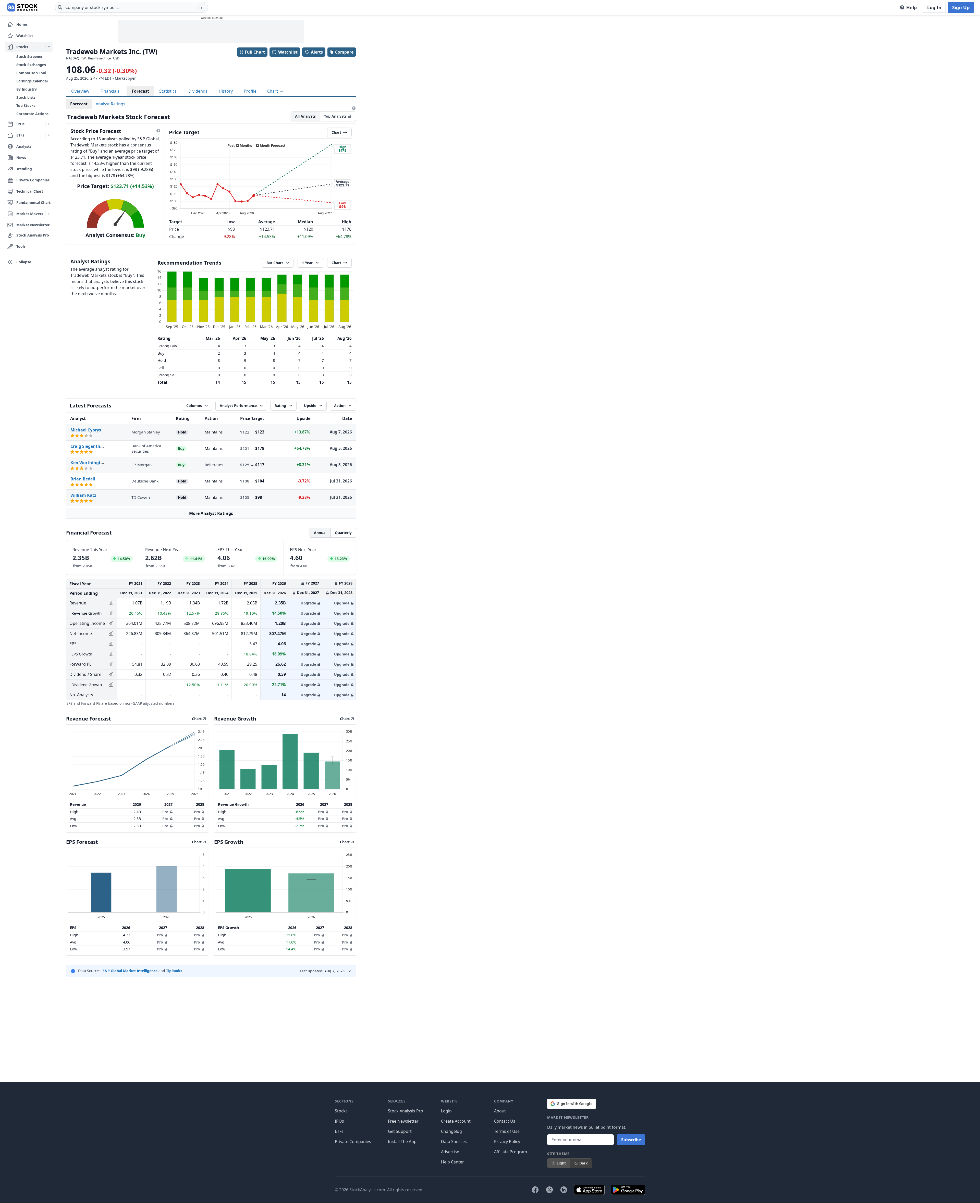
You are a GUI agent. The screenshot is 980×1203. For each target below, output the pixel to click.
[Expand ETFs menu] (49, 135)
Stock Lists (25, 97)
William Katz (83, 495)
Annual (320, 532)
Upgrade (308, 603)
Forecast (140, 91)
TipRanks (174, 970)
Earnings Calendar (32, 81)
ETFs (339, 1131)
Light (561, 1163)
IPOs (339, 1121)
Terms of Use (507, 1131)
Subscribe (631, 1140)
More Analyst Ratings (211, 513)
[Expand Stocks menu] (49, 46)
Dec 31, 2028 (341, 592)
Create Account (456, 1121)
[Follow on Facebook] (535, 1190)
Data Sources (454, 1141)
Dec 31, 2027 (308, 592)
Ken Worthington (88, 462)
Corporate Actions (32, 113)
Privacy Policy (507, 1141)
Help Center (452, 1162)
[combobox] (131, 7)
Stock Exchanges (31, 64)
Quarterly (343, 532)
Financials (110, 91)
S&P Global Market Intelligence (130, 970)
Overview (80, 91)
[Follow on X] (549, 1190)
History (226, 91)
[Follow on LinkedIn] (564, 1190)
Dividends (197, 91)
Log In (934, 7)
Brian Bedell (82, 479)
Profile (250, 91)
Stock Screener (29, 56)
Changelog (451, 1131)
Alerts (317, 52)
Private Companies (353, 1141)
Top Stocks (25, 105)
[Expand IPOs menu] (49, 124)
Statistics (168, 91)
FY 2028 (345, 583)
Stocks (341, 1111)
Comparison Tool (31, 72)
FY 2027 (312, 583)
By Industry (26, 89)
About (500, 1111)
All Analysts (305, 116)
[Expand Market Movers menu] (49, 213)
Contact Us (504, 1121)
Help (911, 7)
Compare (344, 52)
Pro (165, 811)
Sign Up (961, 7)
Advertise (450, 1152)
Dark (583, 1163)
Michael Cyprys (85, 430)
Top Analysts (335, 116)
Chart (273, 91)
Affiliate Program (510, 1152)
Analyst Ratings (110, 104)
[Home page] (22, 7)
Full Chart (255, 52)
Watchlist (288, 52)
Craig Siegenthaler (89, 446)
